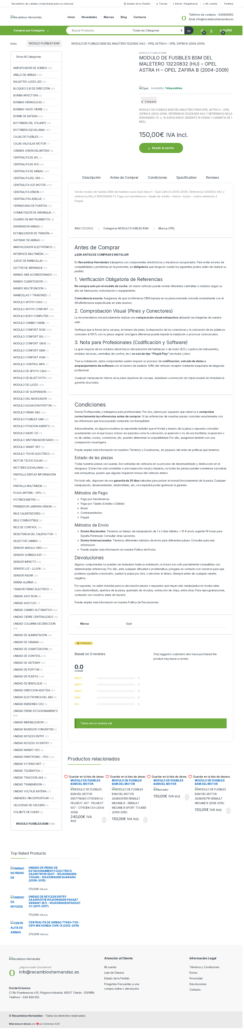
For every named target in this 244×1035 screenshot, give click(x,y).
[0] (202, 30)
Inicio (71, 17)
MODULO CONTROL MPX (31, 364)
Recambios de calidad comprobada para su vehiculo (43, 3)
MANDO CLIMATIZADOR (30, 281)
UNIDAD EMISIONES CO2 (30, 704)
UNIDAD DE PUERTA (28, 676)
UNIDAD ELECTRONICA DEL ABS (35, 697)
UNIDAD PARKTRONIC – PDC (34, 756)
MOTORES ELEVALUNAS (30, 467)
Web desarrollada (20, 1023)
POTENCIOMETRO (26, 499)
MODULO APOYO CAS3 (30, 302)
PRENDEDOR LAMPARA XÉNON (34, 506)
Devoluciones (197, 984)
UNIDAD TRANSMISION (29, 784)
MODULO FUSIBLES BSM (44, 43)
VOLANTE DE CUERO (28, 812)
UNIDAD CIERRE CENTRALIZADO (35, 616)
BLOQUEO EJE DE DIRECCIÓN (34, 88)
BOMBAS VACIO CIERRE (30, 109)
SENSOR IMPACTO (27, 561)
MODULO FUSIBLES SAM (31, 419)
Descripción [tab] (91, 177)
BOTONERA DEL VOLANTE (32, 123)
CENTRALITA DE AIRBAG (31, 171)
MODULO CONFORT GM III (31, 343)
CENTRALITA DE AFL (27, 157)
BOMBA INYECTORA (27, 95)
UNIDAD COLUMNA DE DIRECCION (34, 626)
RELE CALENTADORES (29, 513)
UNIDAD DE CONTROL (29, 655)
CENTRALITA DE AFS (28, 164)
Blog (124, 17)
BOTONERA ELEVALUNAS (32, 129)
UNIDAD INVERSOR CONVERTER (35, 729)
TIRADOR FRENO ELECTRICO (32, 589)
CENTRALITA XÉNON (28, 192)
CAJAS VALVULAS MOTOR (31, 143)
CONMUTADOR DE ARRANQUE (34, 212)
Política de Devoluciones (143, 602)
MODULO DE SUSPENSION (32, 391)
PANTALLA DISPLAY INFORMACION (34, 477)
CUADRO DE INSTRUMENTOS (33, 219)
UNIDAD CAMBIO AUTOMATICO (35, 610)
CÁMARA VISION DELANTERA (33, 150)
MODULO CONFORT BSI (31, 336)
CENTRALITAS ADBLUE (29, 198)
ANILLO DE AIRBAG (27, 74)
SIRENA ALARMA (25, 582)
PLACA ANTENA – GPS (29, 492)
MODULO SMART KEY (29, 446)
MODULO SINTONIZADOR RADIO (36, 440)
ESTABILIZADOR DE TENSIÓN (33, 233)
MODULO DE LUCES (28, 384)
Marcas (109, 17)
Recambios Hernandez (27, 1015)
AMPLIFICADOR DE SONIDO (32, 68)
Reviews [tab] (212, 177)
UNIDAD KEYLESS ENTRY (31, 736)
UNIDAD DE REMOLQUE (30, 683)
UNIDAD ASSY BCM (27, 596)
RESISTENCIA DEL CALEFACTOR (35, 534)
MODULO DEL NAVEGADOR (32, 398)
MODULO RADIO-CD (27, 433)
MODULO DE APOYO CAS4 (31, 371)
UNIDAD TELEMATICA (28, 770)
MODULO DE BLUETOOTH (32, 377)
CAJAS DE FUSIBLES (28, 136)
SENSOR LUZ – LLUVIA (29, 568)
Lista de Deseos (114, 972)
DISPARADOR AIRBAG (28, 226)
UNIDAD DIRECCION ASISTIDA (34, 690)
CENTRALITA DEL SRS (28, 178)
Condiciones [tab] (157, 177)
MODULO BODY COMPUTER (33, 316)
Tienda (163, 3)
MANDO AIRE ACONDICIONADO (35, 274)
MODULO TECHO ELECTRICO (34, 453)
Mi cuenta (211, 3)
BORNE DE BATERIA (28, 116)
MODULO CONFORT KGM (31, 357)
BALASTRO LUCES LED (29, 81)
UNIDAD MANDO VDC (28, 750)
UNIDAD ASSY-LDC (26, 603)
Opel (129, 623)
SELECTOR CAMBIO (27, 541)
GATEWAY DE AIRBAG (28, 240)
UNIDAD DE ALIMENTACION (32, 635)
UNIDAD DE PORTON (28, 669)
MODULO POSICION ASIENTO (34, 426)
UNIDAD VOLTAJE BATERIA (32, 791)
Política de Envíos (145, 549)
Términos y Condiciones (144, 449)
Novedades (89, 17)
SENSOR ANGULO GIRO (30, 547)
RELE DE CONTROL (27, 527)
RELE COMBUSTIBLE (27, 520)
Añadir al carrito (163, 148)
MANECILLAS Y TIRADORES (32, 295)
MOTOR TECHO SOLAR (30, 460)
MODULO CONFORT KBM (31, 350)
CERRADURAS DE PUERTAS (32, 205)
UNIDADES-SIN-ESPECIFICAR (33, 798)
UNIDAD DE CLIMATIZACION (32, 649)
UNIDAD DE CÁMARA (28, 642)
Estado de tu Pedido (138, 3)
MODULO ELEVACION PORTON (34, 405)
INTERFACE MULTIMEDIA (31, 253)
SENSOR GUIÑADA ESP (29, 554)
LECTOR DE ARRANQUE (30, 267)
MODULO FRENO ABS (29, 412)
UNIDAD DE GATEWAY (29, 662)
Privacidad (196, 978)
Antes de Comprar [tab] (124, 177)
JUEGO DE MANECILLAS (30, 260)
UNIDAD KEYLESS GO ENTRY (32, 743)
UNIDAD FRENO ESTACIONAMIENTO (35, 713)
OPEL (171, 228)
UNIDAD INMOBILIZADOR (30, 722)
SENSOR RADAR (25, 575)
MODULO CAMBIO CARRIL (31, 322)
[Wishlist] (211, 30)
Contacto (139, 17)
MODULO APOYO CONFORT (33, 309)
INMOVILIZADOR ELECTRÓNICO (34, 247)
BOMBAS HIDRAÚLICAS (29, 102)
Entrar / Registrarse (186, 3)
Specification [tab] (186, 177)
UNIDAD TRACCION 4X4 (30, 777)
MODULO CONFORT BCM (32, 329)
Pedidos (229, 3)
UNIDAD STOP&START (29, 763)
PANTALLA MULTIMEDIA (30, 485)
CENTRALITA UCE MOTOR (32, 185)
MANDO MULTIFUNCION (30, 288)
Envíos (193, 972)
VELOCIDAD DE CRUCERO (31, 805)
